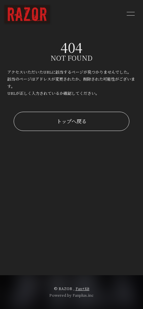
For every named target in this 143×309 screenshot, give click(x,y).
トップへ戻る (71, 121)
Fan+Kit (82, 288)
